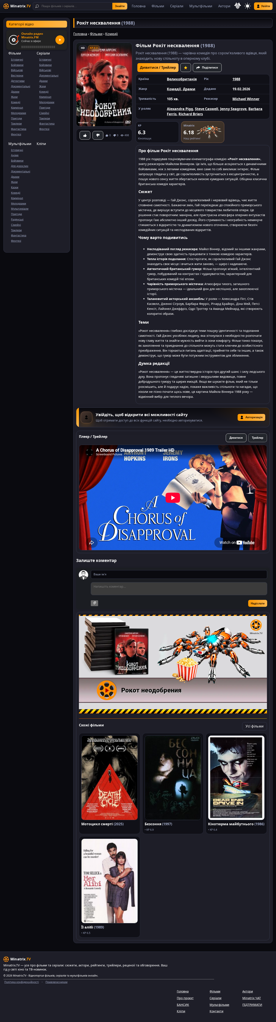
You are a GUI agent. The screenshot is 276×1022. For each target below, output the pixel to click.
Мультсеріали (19, 209)
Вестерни (17, 75)
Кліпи (41, 143)
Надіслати (258, 603)
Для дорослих (19, 166)
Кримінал (17, 107)
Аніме (15, 155)
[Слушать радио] (59, 39)
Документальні (20, 86)
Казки (14, 187)
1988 (236, 79)
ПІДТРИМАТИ (252, 1005)
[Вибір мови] (237, 5)
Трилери (16, 123)
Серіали (176, 6)
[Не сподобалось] (98, 135)
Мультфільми (200, 6)
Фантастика (18, 129)
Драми (15, 92)
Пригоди (16, 118)
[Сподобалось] (85, 135)
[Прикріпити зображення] (94, 603)
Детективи (18, 81)
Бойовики (17, 65)
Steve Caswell (206, 108)
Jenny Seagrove (233, 108)
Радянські (17, 219)
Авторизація (254, 417)
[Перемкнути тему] (247, 6)
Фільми (158, 6)
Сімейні (44, 113)
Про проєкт (185, 998)
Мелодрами (18, 113)
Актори (224, 6)
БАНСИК (183, 1005)
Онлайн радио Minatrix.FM (32, 35)
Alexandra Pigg (180, 108)
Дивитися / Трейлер (158, 67)
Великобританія (182, 79)
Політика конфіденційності (21, 982)
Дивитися (236, 437)
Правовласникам (56, 982)
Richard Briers (191, 114)
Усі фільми (254, 726)
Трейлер (257, 437)
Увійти (265, 6)
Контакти (216, 1011)
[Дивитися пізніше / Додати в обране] (185, 67)
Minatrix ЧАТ (251, 998)
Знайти (120, 6)
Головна (139, 6)
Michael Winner (245, 99)
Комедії (15, 102)
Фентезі (16, 134)
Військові (17, 70)
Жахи (14, 97)
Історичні (17, 59)
